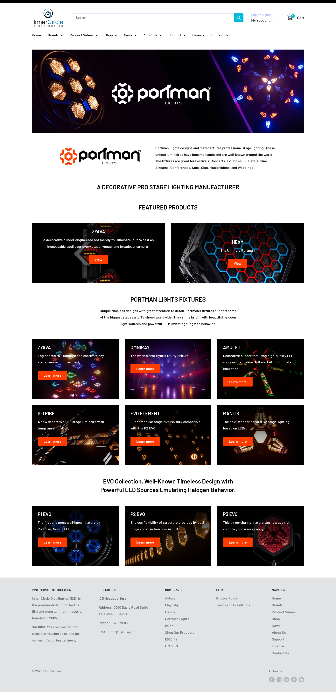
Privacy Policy (227, 598)
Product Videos (82, 35)
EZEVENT (172, 646)
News (128, 35)
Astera (170, 598)
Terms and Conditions (233, 605)
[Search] (238, 17)
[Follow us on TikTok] (294, 679)
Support (175, 35)
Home (36, 35)
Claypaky (172, 605)
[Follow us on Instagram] (279, 679)
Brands (53, 35)
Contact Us (219, 35)
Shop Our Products (179, 632)
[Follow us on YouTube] (286, 679)
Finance (198, 35)
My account (260, 20)
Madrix (170, 612)
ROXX (169, 625)
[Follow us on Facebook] (272, 679)
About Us (150, 35)
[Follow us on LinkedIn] (301, 679)
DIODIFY (171, 639)
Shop (109, 35)
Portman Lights (177, 619)
